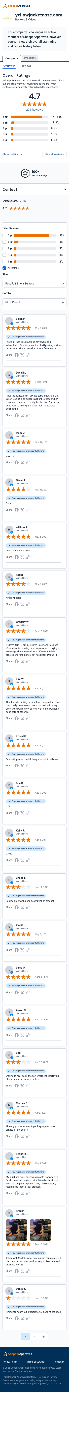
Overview (9, 65)
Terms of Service (35, 1361)
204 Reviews (34, 109)
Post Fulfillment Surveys (19, 283)
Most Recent (12, 302)
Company (11, 58)
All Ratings (13, 268)
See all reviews (54, 154)
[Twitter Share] (22, 354)
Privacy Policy (10, 1361)
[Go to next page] (43, 1336)
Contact (10, 189)
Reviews (26, 65)
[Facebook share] (17, 354)
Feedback (59, 1361)
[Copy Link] (28, 354)
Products (30, 58)
